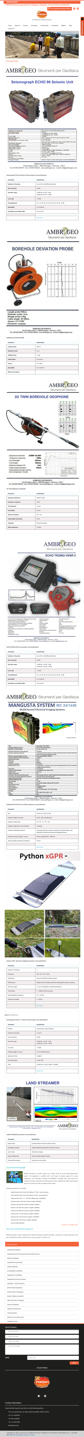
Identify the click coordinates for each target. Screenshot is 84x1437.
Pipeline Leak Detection (14, 1309)
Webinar (63, 25)
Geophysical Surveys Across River (16, 1279)
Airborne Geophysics (13, 1258)
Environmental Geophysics (14, 1288)
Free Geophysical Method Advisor (60, 8)
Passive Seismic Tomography (15, 1292)
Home (10, 25)
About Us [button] (17, 25)
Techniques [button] (34, 25)
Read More (40, 218)
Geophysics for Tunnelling (14, 1275)
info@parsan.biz (13, 1425)
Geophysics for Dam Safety (15, 1262)
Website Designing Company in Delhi (22, 1435)
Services (25, 25)
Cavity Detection (12, 1313)
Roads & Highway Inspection (15, 1296)
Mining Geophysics (12, 1267)
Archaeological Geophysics (14, 1271)
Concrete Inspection (13, 1304)
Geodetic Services (12, 1321)
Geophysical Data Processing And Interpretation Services (23, 1254)
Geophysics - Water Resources (15, 1283)
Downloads (55, 25)
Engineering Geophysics (14, 1250)
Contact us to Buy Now (69, 1225)
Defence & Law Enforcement (15, 1317)
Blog (70, 25)
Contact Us (11, 28)
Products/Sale (44, 25)
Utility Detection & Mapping (15, 1300)
